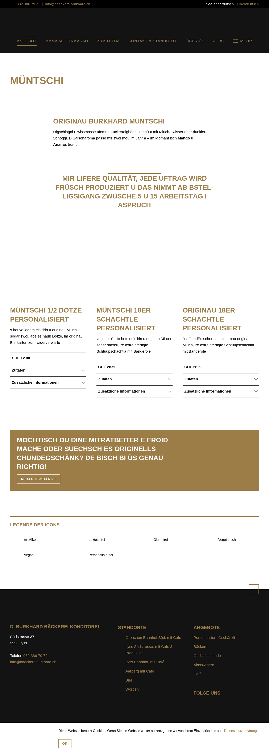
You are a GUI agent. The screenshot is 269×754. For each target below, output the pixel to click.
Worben (132, 689)
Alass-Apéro (204, 665)
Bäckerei (201, 647)
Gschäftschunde (207, 656)
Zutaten (18, 370)
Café (198, 674)
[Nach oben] (254, 589)
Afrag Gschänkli (39, 479)
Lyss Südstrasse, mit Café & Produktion (149, 650)
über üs (195, 41)
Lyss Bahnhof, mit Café (144, 662)
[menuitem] (220, 4)
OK (65, 743)
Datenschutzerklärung (240, 731)
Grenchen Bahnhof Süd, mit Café (153, 638)
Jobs (218, 41)
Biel (128, 680)
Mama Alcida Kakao (66, 41)
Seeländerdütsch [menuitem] (220, 4)
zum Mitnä (108, 41)
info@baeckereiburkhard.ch (67, 4)
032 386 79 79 (28, 4)
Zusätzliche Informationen (35, 382)
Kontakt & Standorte (153, 41)
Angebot (27, 41)
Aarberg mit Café (139, 671)
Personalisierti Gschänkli (214, 638)
